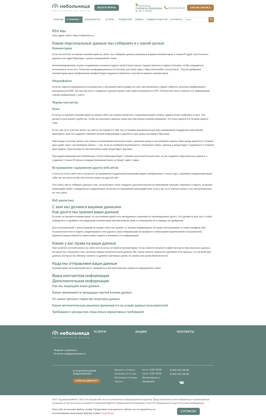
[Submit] (211, 19)
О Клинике (72, 20)
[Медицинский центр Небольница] (71, 8)
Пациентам (125, 20)
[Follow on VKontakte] (181, 382)
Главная (59, 20)
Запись (139, 20)
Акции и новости (156, 20)
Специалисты (92, 20)
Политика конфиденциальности (70, 354)
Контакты (176, 20)
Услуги (109, 20)
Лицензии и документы (65, 350)
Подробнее (107, 413)
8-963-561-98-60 (176, 8)
